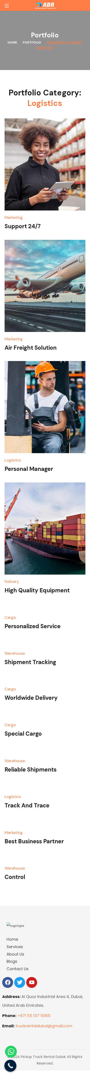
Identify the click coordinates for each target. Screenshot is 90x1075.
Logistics (13, 460)
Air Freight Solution (31, 347)
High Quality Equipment (37, 590)
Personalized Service (33, 626)
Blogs (12, 961)
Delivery (12, 581)
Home (12, 42)
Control (15, 877)
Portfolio (32, 42)
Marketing (14, 217)
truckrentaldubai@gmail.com (44, 1026)
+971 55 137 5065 (33, 1015)
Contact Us (18, 969)
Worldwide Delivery (31, 697)
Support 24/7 (23, 226)
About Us (15, 954)
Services (15, 946)
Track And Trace (27, 805)
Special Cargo (23, 733)
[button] (83, 5)
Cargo (10, 617)
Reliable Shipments (31, 769)
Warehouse (15, 653)
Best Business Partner (34, 841)
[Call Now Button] (10, 1066)
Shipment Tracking (30, 662)
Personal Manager (29, 469)
